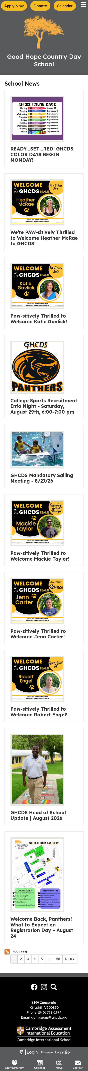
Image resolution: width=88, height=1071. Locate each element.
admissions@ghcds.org (49, 1017)
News (59, 1067)
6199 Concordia (44, 1003)
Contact (78, 1067)
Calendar (39, 1067)
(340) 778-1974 (49, 1012)
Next (68, 959)
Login (28, 1052)
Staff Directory (14, 1067)
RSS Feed (19, 952)
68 (58, 959)
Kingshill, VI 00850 (44, 1007)
